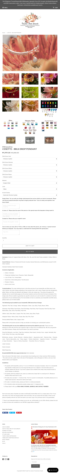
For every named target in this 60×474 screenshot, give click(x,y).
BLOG (3, 441)
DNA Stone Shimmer (7, 162)
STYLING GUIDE (6, 434)
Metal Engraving (6, 350)
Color (3, 186)
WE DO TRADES (5, 439)
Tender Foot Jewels (29, 470)
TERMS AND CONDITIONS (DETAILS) (10, 437)
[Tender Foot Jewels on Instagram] (6, 459)
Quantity (4, 238)
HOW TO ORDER (6, 427)
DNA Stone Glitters (7, 168)
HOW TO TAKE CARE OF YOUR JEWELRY (11, 428)
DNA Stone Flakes (7, 174)
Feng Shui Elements (7, 332)
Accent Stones (6, 192)
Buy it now (30, 251)
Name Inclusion (6, 347)
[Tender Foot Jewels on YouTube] (8, 459)
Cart (56, 7)
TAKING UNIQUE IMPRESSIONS (9, 436)
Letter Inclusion (6, 344)
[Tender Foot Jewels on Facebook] (3, 459)
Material (4, 180)
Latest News (34, 424)
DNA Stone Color (6, 156)
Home (3, 32)
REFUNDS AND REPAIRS (7, 432)
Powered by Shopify (38, 470)
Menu (6, 7)
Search (3, 443)
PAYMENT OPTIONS (6, 430)
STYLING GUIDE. (15, 299)
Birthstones (5, 337)
